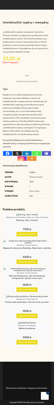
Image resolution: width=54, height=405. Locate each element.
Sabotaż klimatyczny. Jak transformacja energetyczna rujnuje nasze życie (27, 277)
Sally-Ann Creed (33, 217)
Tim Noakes (44, 217)
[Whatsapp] (36, 153)
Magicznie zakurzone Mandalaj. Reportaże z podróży (27, 248)
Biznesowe (9, 217)
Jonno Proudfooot (20, 217)
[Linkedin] (27, 153)
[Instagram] (22, 158)
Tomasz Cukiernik (31, 245)
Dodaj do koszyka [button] (27, 234)
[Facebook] (7, 153)
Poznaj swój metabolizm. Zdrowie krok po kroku (27, 302)
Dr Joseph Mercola (30, 299)
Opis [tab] (27, 75)
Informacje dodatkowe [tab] (27, 81)
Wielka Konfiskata (27, 328)
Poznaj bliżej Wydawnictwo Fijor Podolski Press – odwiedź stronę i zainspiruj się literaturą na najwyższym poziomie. (26, 143)
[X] (17, 153)
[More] (31, 158)
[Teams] (46, 153)
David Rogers (31, 325)
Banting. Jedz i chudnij (27, 220)
